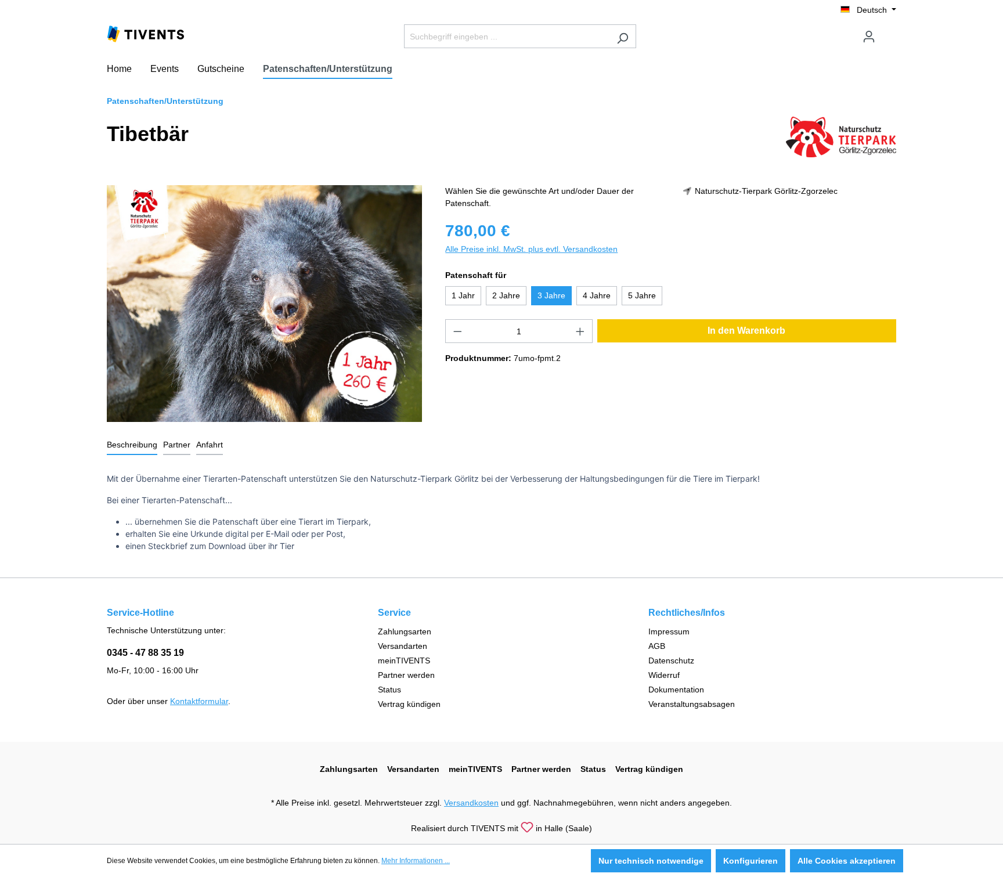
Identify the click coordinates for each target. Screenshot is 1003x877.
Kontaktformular (199, 701)
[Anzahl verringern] (457, 331)
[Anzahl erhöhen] (580, 331)
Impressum (669, 631)
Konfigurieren (750, 860)
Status (389, 689)
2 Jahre (506, 295)
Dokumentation (676, 689)
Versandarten (402, 646)
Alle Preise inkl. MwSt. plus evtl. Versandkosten (531, 249)
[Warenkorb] (889, 32)
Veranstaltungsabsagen (691, 704)
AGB (656, 646)
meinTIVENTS (404, 660)
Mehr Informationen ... (415, 861)
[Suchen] (622, 36)
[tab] (132, 445)
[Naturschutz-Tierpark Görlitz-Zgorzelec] (841, 136)
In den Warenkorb (746, 330)
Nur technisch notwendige (650, 860)
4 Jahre (597, 295)
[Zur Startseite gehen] (146, 33)
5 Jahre (642, 295)
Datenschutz (671, 660)
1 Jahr (463, 295)
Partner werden (406, 675)
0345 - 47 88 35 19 (145, 653)
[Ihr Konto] (869, 37)
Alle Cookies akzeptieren (847, 860)
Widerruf (664, 675)
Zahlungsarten (404, 631)
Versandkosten (471, 802)
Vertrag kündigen (409, 704)
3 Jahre (551, 295)
